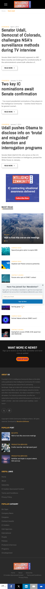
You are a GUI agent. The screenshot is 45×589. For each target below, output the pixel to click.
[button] (22, 286)
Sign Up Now (22, 301)
